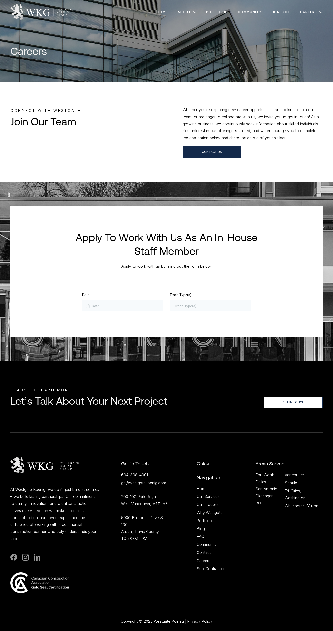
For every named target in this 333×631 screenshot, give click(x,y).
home (162, 12)
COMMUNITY (250, 12)
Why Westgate (210, 512)
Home (202, 488)
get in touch (293, 402)
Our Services (208, 496)
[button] (187, 12)
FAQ (200, 536)
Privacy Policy (199, 621)
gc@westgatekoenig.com (143, 482)
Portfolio (217, 12)
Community (207, 544)
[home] (41, 12)
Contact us (212, 152)
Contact (204, 552)
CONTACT (281, 12)
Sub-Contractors (211, 568)
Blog (201, 528)
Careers (203, 560)
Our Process (208, 504)
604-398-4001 (134, 475)
